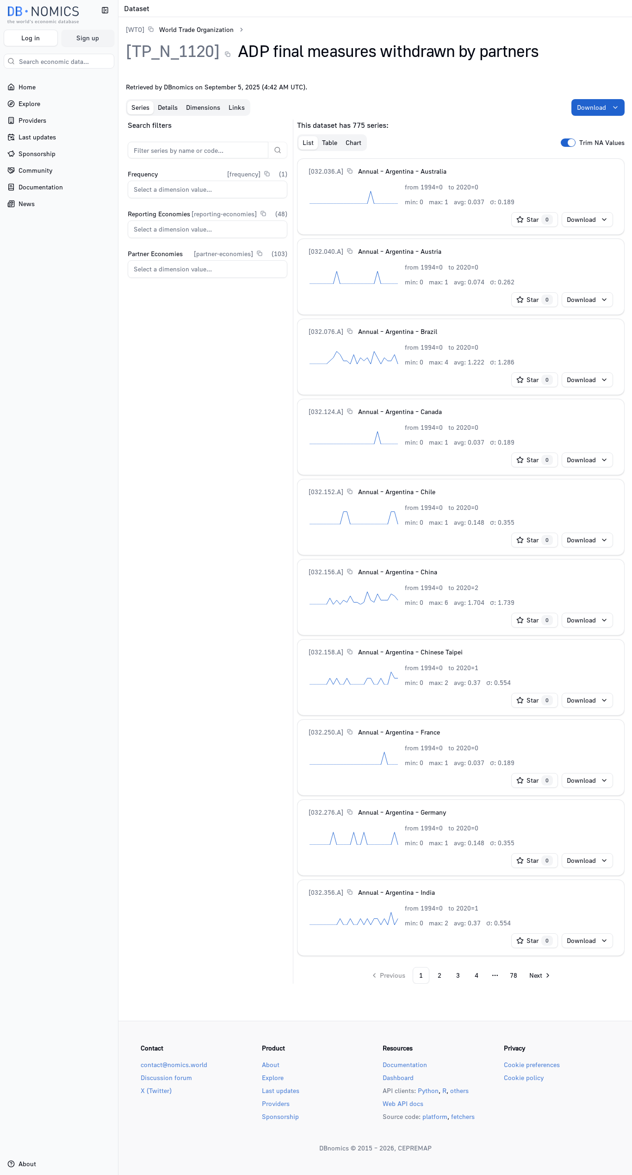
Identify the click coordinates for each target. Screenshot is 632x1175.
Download (591, 107)
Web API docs (403, 1103)
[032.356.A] (326, 892)
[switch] (568, 142)
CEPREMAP (415, 1148)
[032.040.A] (326, 251)
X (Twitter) (156, 1090)
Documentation (405, 1064)
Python (428, 1090)
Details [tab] (168, 107)
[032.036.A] (326, 171)
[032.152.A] (326, 492)
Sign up (87, 38)
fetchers (463, 1116)
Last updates (280, 1090)
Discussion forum (166, 1077)
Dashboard (398, 1077)
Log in (30, 38)
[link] (180, 29)
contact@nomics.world (174, 1064)
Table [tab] (329, 142)
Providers (276, 1103)
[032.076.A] (326, 331)
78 (513, 975)
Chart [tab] (353, 142)
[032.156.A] (326, 572)
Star (538, 219)
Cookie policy (524, 1077)
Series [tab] (140, 107)
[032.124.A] (326, 411)
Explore (273, 1077)
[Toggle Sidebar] (118, 587)
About (270, 1064)
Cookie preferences (532, 1064)
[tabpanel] (375, 551)
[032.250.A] (326, 732)
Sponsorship (280, 1116)
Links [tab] (237, 107)
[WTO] (135, 29)
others (459, 1090)
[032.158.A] (326, 652)
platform (434, 1116)
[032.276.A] (326, 812)
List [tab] (308, 142)
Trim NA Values (602, 142)
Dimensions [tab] (203, 107)
